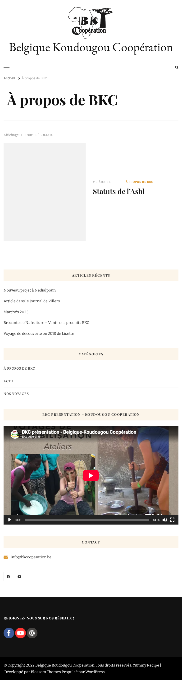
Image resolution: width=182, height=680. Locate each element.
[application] (91, 475)
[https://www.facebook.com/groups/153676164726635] (8, 576)
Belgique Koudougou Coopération (91, 47)
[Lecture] (9, 519)
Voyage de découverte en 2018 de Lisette (39, 333)
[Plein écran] (172, 519)
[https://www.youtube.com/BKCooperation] (19, 576)
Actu (8, 381)
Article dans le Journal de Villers (32, 301)
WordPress (95, 672)
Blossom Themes (46, 672)
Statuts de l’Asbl (119, 191)
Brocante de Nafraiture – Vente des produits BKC (46, 322)
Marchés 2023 (16, 312)
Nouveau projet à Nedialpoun (30, 290)
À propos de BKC (139, 182)
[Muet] (164, 519)
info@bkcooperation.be (31, 557)
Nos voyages (16, 394)
